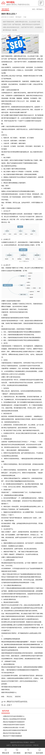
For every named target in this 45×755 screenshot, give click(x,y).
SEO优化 (7, 605)
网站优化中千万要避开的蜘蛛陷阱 (12, 736)
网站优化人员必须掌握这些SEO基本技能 (14, 719)
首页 (33, 9)
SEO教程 (4, 673)
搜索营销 (17, 696)
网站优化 (9, 696)
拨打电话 (28, 753)
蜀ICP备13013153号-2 (19, 745)
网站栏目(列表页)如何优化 (17, 701)
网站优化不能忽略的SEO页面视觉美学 (14, 722)
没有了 (9, 705)
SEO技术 (39, 9)
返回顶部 (39, 753)
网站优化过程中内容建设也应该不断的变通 (15, 730)
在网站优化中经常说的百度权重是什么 (13, 716)
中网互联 (35, 745)
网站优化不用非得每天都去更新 (12, 733)
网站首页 (5, 753)
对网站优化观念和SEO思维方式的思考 (14, 724)
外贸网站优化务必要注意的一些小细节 (13, 727)
